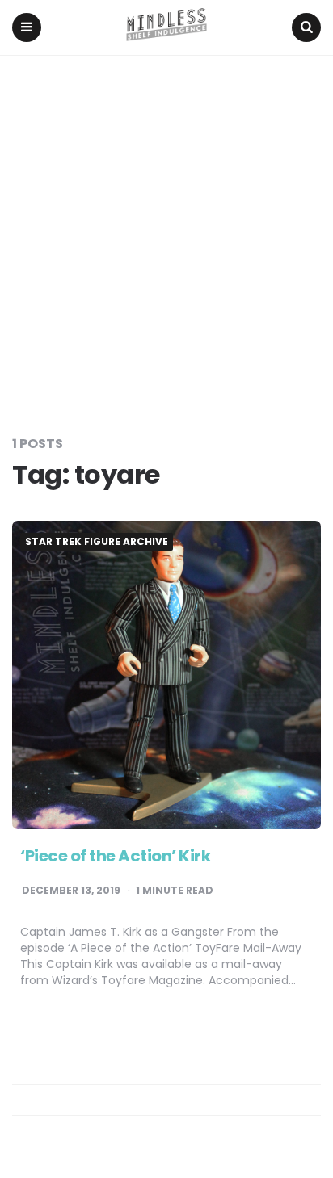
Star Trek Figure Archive (96, 541)
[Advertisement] (166, 230)
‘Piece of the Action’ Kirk (115, 856)
